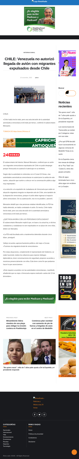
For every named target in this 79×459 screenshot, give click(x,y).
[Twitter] (39, 414)
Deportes (6, 444)
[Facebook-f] (35, 414)
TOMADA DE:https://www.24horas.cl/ (16, 131)
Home (30, 430)
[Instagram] (44, 414)
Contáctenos (32, 438)
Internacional (29, 52)
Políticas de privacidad (35, 434)
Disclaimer (31, 441)
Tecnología (6, 446)
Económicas (7, 439)
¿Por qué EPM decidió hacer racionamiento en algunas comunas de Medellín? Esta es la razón (67, 148)
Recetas (5, 441)
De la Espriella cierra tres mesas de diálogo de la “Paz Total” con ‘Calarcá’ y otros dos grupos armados (67, 165)
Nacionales (6, 430)
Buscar (61, 88)
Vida (4, 434)
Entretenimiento (8, 437)
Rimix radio (6, 456)
